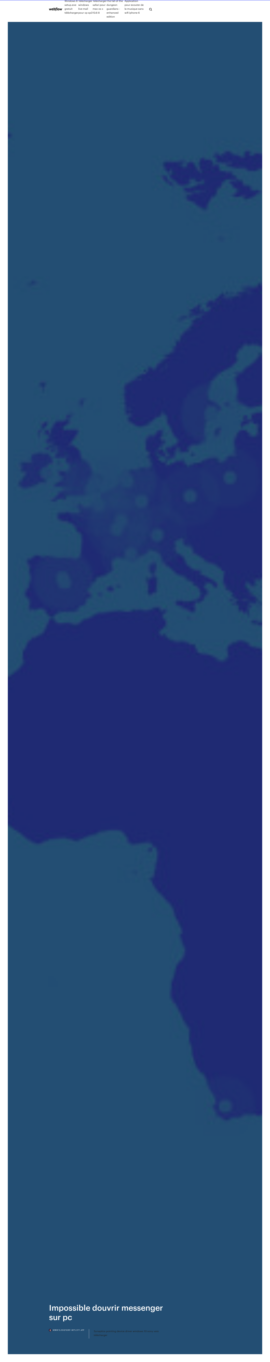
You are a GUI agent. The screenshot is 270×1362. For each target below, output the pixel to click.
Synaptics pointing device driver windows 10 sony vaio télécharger (126, 1333)
